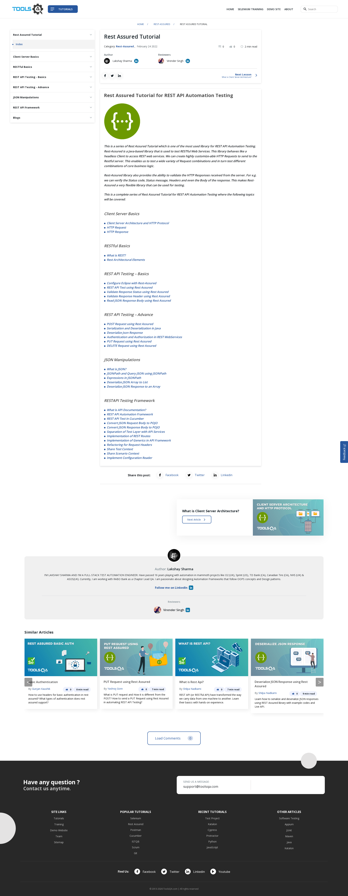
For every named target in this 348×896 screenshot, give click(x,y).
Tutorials (59, 818)
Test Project (212, 818)
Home (230, 9)
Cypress (212, 830)
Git (135, 853)
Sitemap (59, 842)
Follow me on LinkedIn (171, 588)
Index (19, 44)
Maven (289, 836)
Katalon (212, 824)
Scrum (135, 847)
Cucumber (136, 835)
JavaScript (212, 847)
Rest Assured (135, 824)
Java (289, 842)
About (288, 9)
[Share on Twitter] (112, 76)
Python (212, 841)
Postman (135, 830)
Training (59, 824)
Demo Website (59, 830)
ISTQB (135, 841)
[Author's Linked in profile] (136, 61)
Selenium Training (250, 9)
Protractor (212, 835)
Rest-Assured (162, 24)
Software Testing (289, 818)
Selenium (135, 818)
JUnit (289, 830)
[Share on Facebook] (105, 76)
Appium (289, 824)
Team (58, 836)
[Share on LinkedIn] (119, 76)
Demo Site (274, 9)
